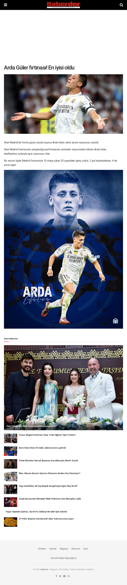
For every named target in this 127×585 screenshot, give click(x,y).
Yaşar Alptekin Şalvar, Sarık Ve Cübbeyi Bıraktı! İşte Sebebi (36, 511)
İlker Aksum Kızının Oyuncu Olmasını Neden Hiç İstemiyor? (49, 473)
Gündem (42, 548)
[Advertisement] (63, 35)
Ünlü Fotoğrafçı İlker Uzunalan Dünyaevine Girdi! (31, 426)
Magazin (64, 548)
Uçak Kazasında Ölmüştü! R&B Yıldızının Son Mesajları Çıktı (50, 499)
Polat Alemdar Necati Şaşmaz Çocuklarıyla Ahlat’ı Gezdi (48, 460)
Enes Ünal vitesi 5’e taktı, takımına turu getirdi (42, 448)
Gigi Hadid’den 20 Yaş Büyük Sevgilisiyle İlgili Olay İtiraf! (48, 486)
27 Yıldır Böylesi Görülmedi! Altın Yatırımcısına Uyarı (46, 519)
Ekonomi (76, 548)
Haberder (44, 569)
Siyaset (52, 548)
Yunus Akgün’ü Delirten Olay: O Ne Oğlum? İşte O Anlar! (47, 435)
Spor (86, 548)
